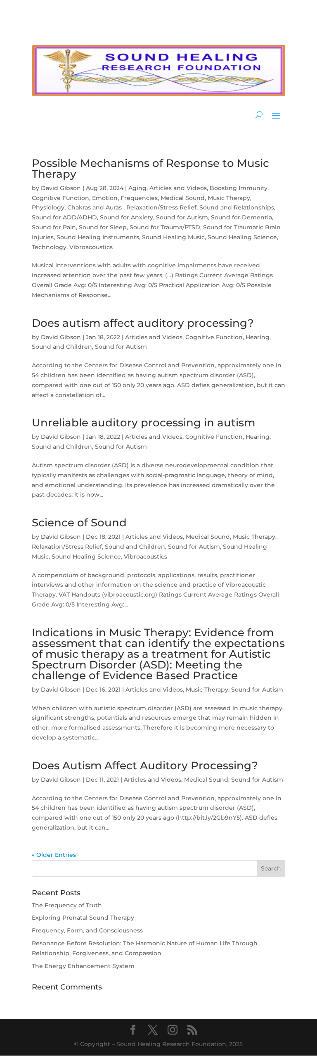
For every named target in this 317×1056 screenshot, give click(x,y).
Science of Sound (79, 522)
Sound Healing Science (242, 237)
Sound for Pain (54, 227)
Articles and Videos (178, 188)
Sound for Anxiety (126, 217)
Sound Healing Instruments (98, 237)
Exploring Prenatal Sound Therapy (83, 917)
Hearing (258, 337)
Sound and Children (62, 346)
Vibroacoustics (91, 247)
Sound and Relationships (236, 207)
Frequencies (139, 198)
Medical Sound (183, 198)
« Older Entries (54, 855)
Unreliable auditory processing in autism (143, 422)
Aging (137, 188)
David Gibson (61, 188)
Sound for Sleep (103, 227)
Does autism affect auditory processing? (143, 323)
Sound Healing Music (173, 237)
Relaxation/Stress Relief (161, 207)
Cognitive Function (60, 198)
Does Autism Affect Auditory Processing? (145, 765)
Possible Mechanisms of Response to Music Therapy (150, 169)
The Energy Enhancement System (83, 966)
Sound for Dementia (241, 217)
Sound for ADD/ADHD (64, 217)
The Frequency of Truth (67, 905)
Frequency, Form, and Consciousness (87, 930)
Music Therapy (229, 198)
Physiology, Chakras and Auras (77, 207)
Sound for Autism (182, 217)
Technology (49, 247)
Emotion (105, 198)
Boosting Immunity (238, 188)
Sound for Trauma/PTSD (165, 227)
